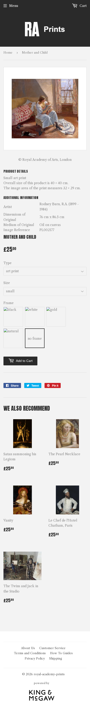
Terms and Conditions (30, 653)
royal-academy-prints (49, 674)
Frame (8, 303)
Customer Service (52, 648)
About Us (28, 648)
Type (7, 263)
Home (7, 52)
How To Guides (61, 653)
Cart (83, 6)
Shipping (55, 658)
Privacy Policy (35, 658)
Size (6, 283)
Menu (13, 6)
